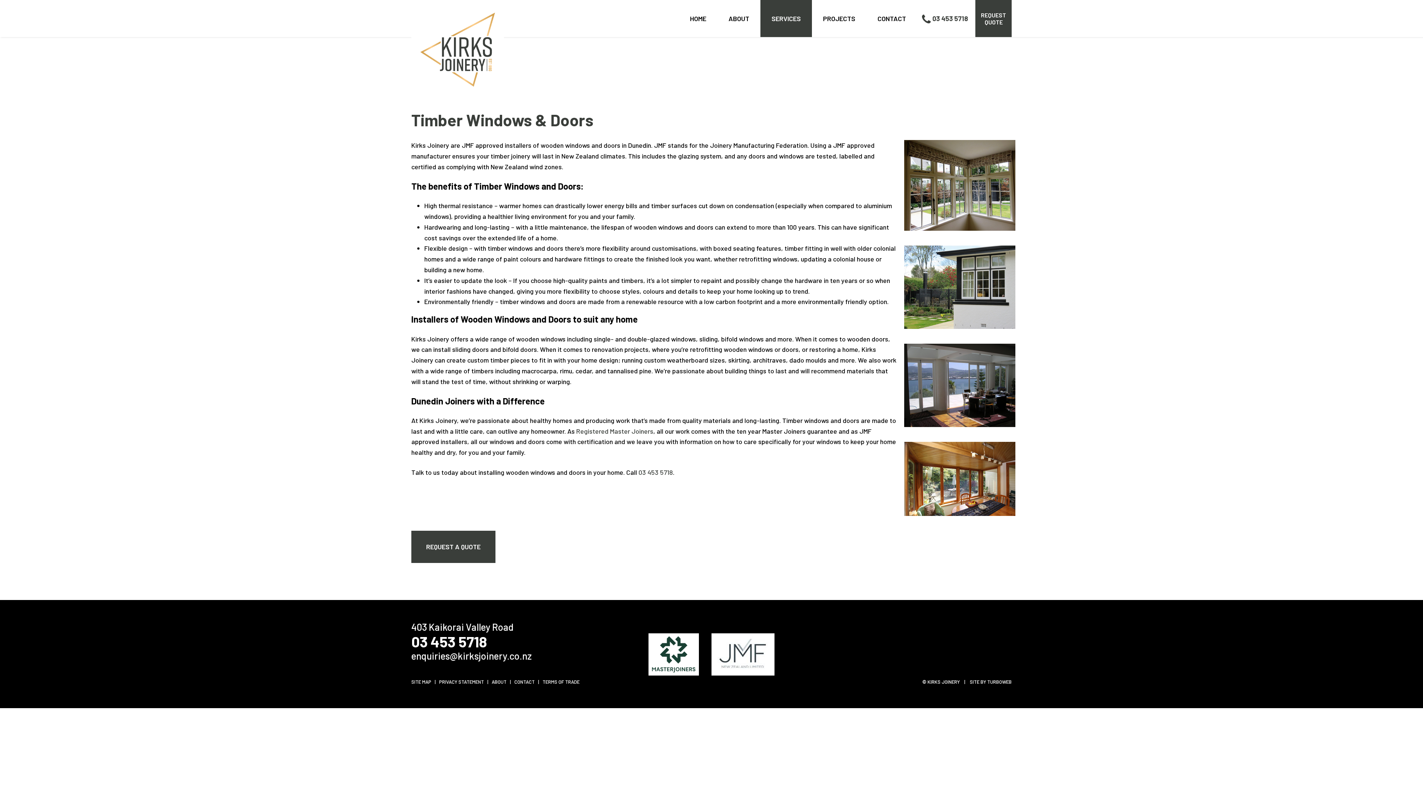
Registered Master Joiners (614, 431)
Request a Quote (453, 547)
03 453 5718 (950, 18)
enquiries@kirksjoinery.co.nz (471, 655)
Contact (892, 18)
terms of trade (561, 682)
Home (698, 18)
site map (421, 682)
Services (786, 18)
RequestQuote (993, 18)
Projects (839, 18)
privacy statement (461, 682)
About (739, 18)
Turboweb (999, 682)
